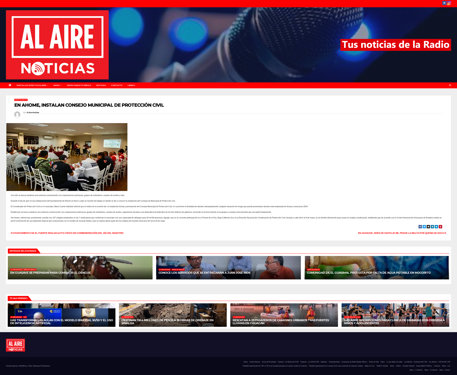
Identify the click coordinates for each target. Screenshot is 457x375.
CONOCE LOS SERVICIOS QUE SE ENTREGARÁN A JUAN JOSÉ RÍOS (204, 272)
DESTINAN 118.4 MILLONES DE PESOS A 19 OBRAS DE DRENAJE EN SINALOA (167, 321)
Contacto (116, 85)
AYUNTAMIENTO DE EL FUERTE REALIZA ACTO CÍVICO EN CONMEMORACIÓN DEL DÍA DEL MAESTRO (68, 233)
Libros (131, 85)
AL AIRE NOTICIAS (16, 269)
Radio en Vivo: (370, 366)
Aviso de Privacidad (269, 362)
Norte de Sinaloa (21, 99)
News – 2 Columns (416, 370)
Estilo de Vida (374, 362)
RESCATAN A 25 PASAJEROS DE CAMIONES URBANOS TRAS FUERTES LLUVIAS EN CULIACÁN (281, 321)
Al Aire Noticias (33, 112)
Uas (25, 317)
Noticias (101, 85)
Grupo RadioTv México (79, 85)
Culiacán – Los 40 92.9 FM (309, 362)
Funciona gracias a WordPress (17, 366)
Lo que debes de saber (394, 362)
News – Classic (444, 370)
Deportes (324, 362)
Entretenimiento (334, 362)
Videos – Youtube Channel (405, 366)
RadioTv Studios (382, 366)
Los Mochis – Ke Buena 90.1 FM (415, 362)
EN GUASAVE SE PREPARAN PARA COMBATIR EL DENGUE (50, 272)
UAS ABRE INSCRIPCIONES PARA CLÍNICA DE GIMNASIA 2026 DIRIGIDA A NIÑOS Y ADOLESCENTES (394, 321)
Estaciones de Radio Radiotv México (354, 362)
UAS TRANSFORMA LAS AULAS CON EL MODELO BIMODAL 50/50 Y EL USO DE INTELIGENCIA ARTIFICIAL (61, 321)
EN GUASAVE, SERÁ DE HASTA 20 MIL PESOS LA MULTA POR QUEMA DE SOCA (401, 233)
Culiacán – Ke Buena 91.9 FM (288, 362)
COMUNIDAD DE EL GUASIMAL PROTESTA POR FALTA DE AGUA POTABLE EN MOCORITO (369, 272)
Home (246, 362)
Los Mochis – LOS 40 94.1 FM (439, 362)
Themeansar (45, 366)
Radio (57, 85)
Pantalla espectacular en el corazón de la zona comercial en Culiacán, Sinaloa (336, 366)
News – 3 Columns (431, 370)
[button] (450, 85)
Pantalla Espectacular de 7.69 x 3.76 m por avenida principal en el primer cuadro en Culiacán (275, 366)
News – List (446, 366)
